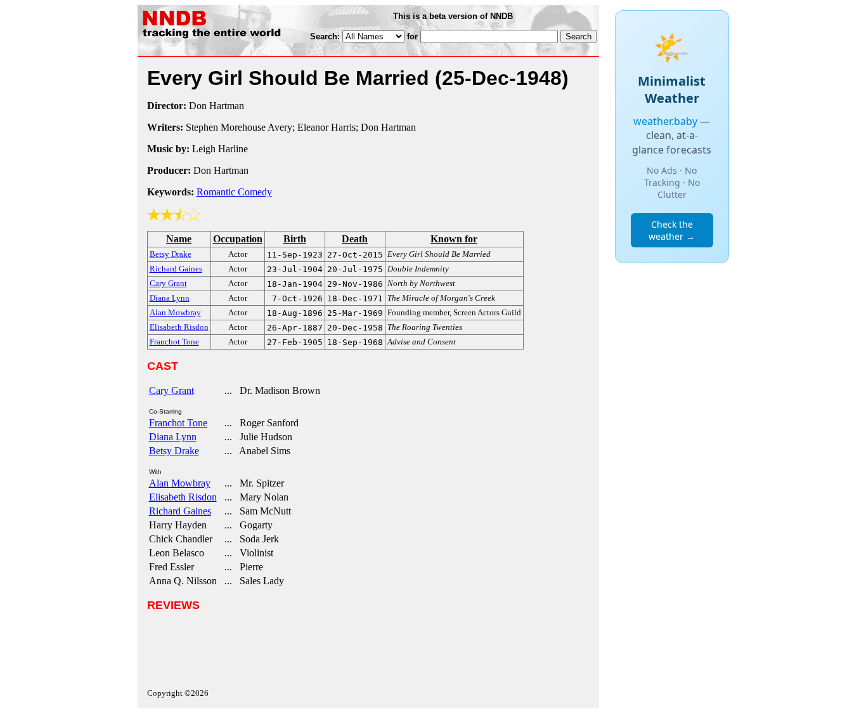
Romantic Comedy (234, 191)
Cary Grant (171, 390)
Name (178, 238)
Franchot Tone (178, 422)
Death (355, 238)
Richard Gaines (180, 511)
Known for (453, 238)
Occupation (237, 238)
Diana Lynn (173, 436)
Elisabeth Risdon (183, 497)
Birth (294, 238)
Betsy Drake (174, 450)
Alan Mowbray (179, 483)
